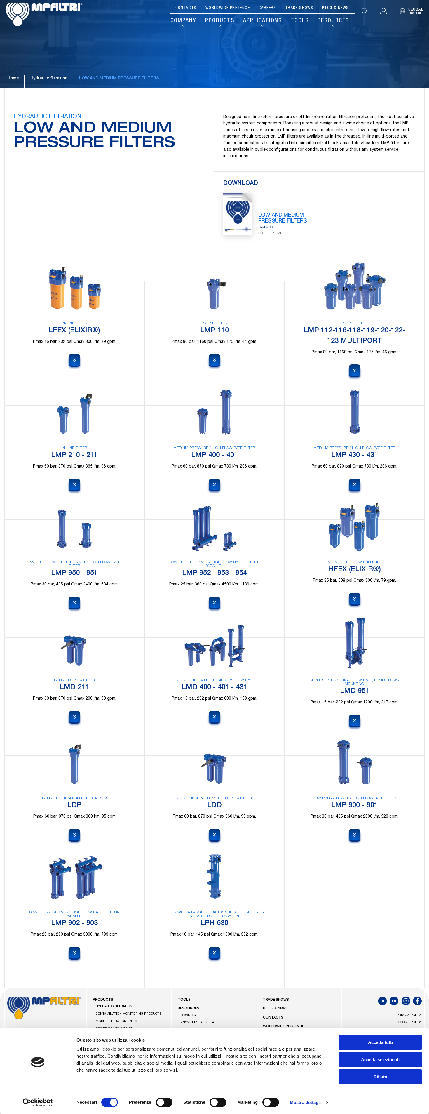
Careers (267, 8)
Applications (262, 21)
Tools (300, 21)
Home (13, 79)
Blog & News (335, 8)
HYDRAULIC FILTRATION (47, 117)
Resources (333, 21)
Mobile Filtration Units (116, 1021)
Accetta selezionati (380, 1059)
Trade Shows (299, 8)
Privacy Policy (409, 1015)
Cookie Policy (410, 1022)
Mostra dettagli (305, 1102)
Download (189, 1015)
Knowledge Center (197, 1022)
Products (219, 21)
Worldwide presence (227, 8)
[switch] (164, 1102)
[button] (383, 11)
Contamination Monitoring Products (129, 1014)
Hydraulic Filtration (114, 1006)
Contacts (186, 8)
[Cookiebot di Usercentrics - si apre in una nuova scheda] (37, 1102)
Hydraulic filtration (48, 79)
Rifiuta (380, 1076)
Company (183, 21)
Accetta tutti (380, 1042)
